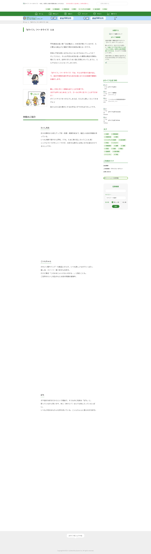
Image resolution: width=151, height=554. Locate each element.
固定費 (108, 151)
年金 (117, 154)
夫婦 (114, 148)
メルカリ (115, 143)
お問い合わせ (107, 172)
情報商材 (108, 146)
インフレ (108, 154)
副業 (117, 146)
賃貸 (107, 148)
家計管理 (116, 151)
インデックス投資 (85, 9)
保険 (124, 146)
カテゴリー (108, 194)
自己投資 (97, 9)
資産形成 (66, 9)
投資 (48, 9)
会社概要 (105, 165)
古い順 (124, 202)
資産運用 (56, 9)
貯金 (105, 9)
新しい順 (116, 202)
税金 (121, 148)
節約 (74, 9)
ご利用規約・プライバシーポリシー (113, 168)
